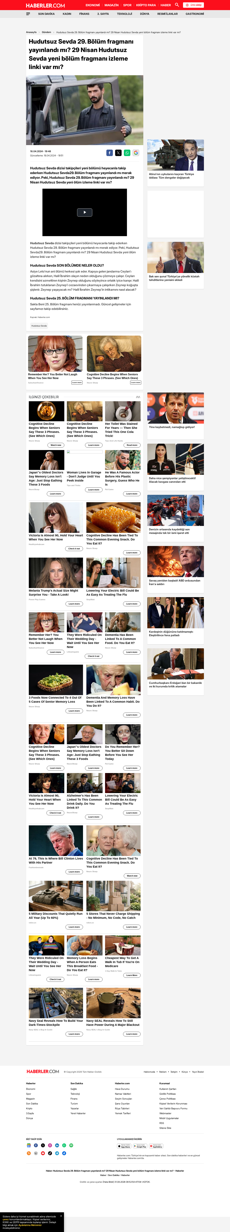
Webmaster (165, 1113)
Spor (28, 1093)
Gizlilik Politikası (167, 1093)
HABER (166, 5)
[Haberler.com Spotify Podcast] (71, 1146)
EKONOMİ (93, 5)
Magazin (30, 1098)
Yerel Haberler (78, 1113)
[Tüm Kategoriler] (28, 14)
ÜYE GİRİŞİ (196, 5)
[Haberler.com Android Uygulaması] (140, 1146)
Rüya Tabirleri (122, 1108)
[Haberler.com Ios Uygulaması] (124, 1146)
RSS (161, 1123)
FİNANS (84, 13)
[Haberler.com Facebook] (36, 1146)
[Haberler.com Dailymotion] (64, 1153)
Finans (74, 1098)
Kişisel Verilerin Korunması (173, 1103)
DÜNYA (144, 13)
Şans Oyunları (122, 1103)
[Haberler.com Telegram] (57, 1153)
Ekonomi (30, 1088)
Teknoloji (75, 1093)
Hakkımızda (149, 1071)
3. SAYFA (103, 13)
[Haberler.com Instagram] (50, 1146)
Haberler (31, 1083)
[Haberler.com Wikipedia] (36, 1153)
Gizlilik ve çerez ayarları (91, 1181)
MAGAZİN (112, 5)
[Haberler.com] (43, 1072)
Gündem (46, 32)
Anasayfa (31, 32)
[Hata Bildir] (108, 1181)
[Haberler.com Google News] (28, 1146)
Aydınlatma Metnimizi (30, 1225)
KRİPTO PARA (146, 5)
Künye (185, 1071)
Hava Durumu (122, 1088)
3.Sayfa (30, 1113)
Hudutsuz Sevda (39, 325)
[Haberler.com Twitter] (43, 1146)
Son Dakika (32, 1103)
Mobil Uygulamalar (169, 1118)
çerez (6, 1219)
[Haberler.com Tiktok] (50, 1153)
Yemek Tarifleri (123, 1113)
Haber (103, 1175)
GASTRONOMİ (195, 13)
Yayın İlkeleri (198, 1071)
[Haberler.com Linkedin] (57, 1146)
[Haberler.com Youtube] (43, 1153)
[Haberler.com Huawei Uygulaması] (156, 1146)
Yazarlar (75, 1108)
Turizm (74, 1103)
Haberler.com (122, 1083)
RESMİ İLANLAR (167, 13)
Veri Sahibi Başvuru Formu (173, 1108)
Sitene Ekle (165, 1127)
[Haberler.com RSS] (28, 1153)
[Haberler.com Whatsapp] (64, 1146)
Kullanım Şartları (167, 1088)
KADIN (67, 13)
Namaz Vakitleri (123, 1093)
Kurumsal (164, 1083)
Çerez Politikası (167, 1098)
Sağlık (74, 1088)
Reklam (163, 1071)
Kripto (29, 1108)
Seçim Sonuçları (123, 1098)
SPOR (127, 5)
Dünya (29, 1118)
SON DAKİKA (46, 13)
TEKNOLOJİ (124, 13)
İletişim (174, 1071)
